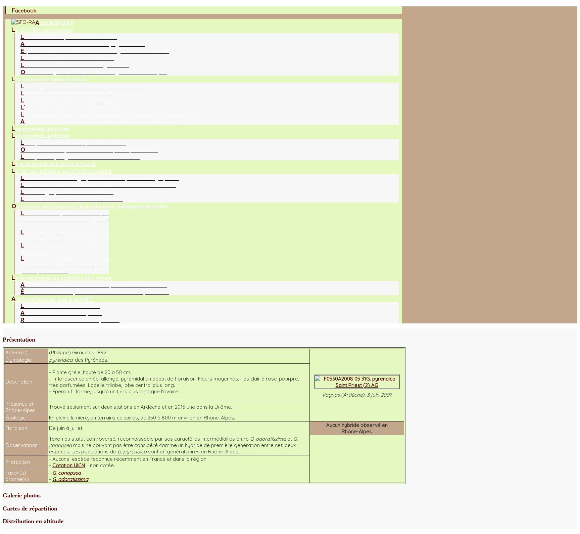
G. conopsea (66, 473)
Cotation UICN (68, 465)
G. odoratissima (70, 479)
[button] (204, 339)
